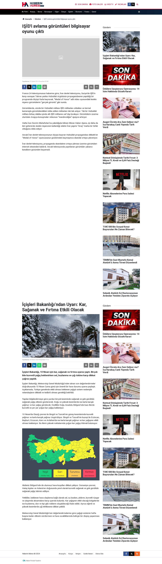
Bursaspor (48, 12)
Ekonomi (78, 12)
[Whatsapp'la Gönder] (39, 87)
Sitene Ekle (99, 554)
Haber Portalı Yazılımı (33, 561)
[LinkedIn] (34, 87)
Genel (94, 12)
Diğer (57, 12)
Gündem (38, 19)
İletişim (78, 554)
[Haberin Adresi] (33, 4)
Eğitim (70, 12)
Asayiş (32, 12)
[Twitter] (29, 87)
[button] (86, 87)
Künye (70, 554)
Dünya (63, 12)
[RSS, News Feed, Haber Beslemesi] (137, 554)
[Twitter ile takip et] (133, 4)
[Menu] (139, 11)
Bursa (40, 12)
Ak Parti (25, 12)
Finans (86, 12)
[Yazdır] (44, 87)
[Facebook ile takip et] (129, 4)
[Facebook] (24, 87)
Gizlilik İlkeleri (88, 554)
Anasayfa (28, 19)
